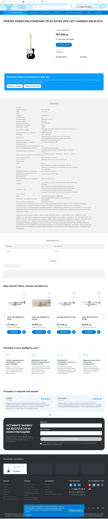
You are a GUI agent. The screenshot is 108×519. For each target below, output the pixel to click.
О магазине (48, 484)
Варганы (6, 489)
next (62, 414)
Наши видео (49, 492)
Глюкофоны (6, 492)
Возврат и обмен (29, 487)
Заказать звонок (71, 439)
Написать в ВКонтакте (32, 86)
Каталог (6, 481)
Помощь (27, 481)
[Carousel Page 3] (54, 414)
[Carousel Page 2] (52, 414)
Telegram (46, 1)
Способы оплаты (61, 57)
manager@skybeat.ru (30, 1)
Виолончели (7, 484)
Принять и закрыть (76, 510)
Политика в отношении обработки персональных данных (32, 493)
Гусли (5, 494)
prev (46, 414)
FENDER (57, 251)
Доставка (83, 57)
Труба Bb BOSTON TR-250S (66, 317)
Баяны (5, 487)
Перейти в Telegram (14, 86)
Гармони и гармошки (9, 496)
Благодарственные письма (53, 494)
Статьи (47, 489)
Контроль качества (30, 484)
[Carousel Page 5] (57, 414)
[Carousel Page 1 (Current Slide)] (50, 414)
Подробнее (28, 515)
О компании (49, 481)
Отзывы (47, 487)
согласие (48, 443)
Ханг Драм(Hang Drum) (10, 499)
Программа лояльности (31, 489)
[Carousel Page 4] (56, 414)
